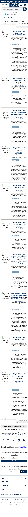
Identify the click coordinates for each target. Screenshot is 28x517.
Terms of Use (13, 502)
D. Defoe (19, 340)
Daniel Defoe (19, 83)
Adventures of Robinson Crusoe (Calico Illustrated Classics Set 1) (19, 295)
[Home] (14, 5)
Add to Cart (15, 44)
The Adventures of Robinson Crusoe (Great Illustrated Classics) (18, 112)
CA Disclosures (22, 502)
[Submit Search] (25, 9)
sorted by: (25, 25)
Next (13, 23)
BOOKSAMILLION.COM (16, 501)
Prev (2, 23)
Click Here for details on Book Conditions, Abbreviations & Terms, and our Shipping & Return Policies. (14, 435)
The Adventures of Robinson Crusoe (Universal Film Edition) (19, 375)
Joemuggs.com (5, 502)
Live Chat (23, 447)
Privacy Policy (14, 504)
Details (23, 49)
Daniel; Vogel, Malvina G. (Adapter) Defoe (19, 262)
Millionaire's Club (18, 14)
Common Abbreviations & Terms (17, 21)
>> (15, 23)
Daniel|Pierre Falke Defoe (19, 34)
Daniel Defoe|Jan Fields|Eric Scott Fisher (19, 299)
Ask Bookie (10, 14)
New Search (7, 21)
